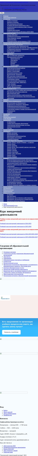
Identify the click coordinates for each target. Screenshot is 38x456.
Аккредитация (8, 191)
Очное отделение (12, 20)
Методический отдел (10, 88)
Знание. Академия (12, 152)
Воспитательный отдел (10, 66)
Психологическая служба (14, 73)
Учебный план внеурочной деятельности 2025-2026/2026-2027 (19, 237)
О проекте (10, 194)
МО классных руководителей (16, 76)
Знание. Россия (11, 149)
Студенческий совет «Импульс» (16, 82)
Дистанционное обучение (15, 24)
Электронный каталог (13, 126)
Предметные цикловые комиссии (17, 92)
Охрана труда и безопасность (12, 101)
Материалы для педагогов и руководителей (20, 199)
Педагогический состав (11, 263)
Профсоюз (7, 114)
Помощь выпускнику (13, 30)
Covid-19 (9, 112)
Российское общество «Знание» (13, 141)
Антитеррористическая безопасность (18, 107)
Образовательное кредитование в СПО (19, 41)
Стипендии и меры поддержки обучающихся (17, 272)
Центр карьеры (8, 186)
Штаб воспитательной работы (16, 68)
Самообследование (13, 139)
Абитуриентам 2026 (10, 33)
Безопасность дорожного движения (17, 104)
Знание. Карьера (12, 145)
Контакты (14, 62)
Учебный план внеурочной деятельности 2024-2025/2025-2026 (19, 234)
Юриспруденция (9, 190)
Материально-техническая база (16, 136)
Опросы (6, 158)
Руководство (7, 261)
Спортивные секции (13, 79)
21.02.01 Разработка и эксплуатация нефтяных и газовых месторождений (21, 168)
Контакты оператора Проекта (16, 201)
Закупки (6, 115)
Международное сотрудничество (13, 274)
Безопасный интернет (13, 69)
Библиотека (7, 120)
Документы (14, 60)
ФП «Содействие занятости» (15, 55)
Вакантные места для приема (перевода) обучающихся (20, 271)
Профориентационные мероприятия (18, 36)
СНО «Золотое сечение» (14, 85)
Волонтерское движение (14, 74)
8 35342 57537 (8, 8)
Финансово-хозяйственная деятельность (16, 269)
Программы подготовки (14, 137)
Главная (6, 16)
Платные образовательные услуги (14, 268)
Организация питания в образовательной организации (20, 275)
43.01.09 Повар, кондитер (14, 183)
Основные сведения (10, 252)
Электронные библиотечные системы (18, 125)
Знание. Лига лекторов (14, 153)
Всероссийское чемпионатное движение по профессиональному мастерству (17, 43)
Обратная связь (11, 39)
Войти (5, 410)
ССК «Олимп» (11, 84)
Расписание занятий (10, 117)
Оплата (13, 63)
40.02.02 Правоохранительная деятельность (20, 160)
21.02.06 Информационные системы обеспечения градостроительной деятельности (22, 162)
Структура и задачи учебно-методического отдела (22, 90)
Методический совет (13, 93)
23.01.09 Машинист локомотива (16, 179)
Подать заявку (15, 65)
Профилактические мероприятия (17, 77)
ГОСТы (9, 128)
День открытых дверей (14, 38)
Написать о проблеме (11, 332)
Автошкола (7, 131)
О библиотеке (11, 122)
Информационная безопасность (16, 106)
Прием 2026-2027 (12, 35)
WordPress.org (8, 415)
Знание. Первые (12, 156)
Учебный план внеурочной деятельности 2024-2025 (15, 223)
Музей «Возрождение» (14, 87)
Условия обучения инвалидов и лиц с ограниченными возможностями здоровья (19, 26)
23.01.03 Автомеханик (14, 174)
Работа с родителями (13, 71)
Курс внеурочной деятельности (16, 81)
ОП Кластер (7, 188)
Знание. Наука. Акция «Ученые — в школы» (20, 142)
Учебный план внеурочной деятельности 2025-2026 (15, 226)
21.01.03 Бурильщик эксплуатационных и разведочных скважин (19, 176)
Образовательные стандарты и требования (16, 260)
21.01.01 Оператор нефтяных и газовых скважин (21, 185)
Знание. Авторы (12, 150)
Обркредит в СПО (9, 193)
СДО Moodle (7, 118)
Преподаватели (15, 58)
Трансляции (10, 52)
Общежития (10, 28)
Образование (7, 258)
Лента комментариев (10, 413)
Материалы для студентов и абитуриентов (20, 198)
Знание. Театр (11, 155)
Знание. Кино (11, 144)
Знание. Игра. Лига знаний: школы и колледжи (21, 147)
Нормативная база (12, 134)
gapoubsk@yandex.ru (18, 8)
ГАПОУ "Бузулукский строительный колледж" (14, 2)
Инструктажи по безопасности (16, 103)
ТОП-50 (6, 99)
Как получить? (11, 196)
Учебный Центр (8, 54)
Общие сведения (12, 133)
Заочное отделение (12, 22)
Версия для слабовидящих (12, 241)
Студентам (7, 19)
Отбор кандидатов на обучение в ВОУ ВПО (20, 32)
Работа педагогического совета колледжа (19, 95)
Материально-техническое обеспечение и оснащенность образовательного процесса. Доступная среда (20, 265)
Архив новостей (8, 130)
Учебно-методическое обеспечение (17, 123)
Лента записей (8, 412)
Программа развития (10, 17)
